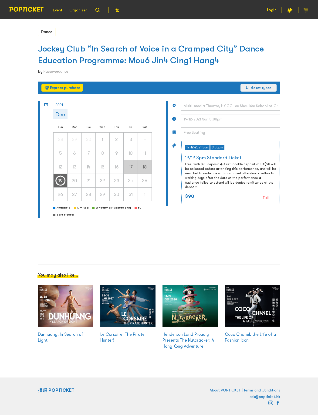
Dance (46, 31)
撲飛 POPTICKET (56, 390)
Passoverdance (55, 71)
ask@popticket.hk (265, 396)
